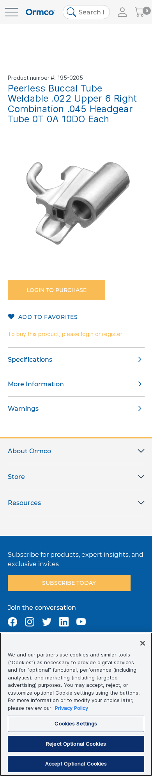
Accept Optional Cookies (76, 763)
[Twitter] (46, 621)
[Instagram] (29, 621)
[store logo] (40, 12)
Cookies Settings (76, 723)
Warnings (23, 408)
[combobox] (86, 12)
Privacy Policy (71, 708)
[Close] (142, 643)
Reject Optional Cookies (76, 744)
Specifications (30, 359)
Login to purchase (57, 290)
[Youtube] (81, 621)
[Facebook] (12, 621)
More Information (36, 384)
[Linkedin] (64, 621)
